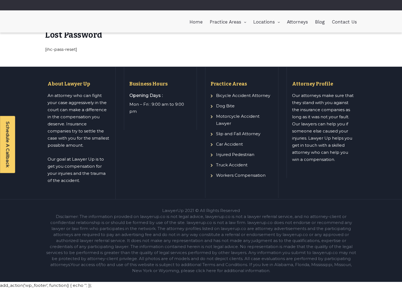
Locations (264, 22)
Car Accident (229, 144)
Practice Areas (225, 22)
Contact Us (344, 22)
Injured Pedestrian (235, 154)
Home (196, 22)
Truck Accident (231, 164)
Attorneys (297, 22)
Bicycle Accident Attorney (243, 95)
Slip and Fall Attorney (238, 133)
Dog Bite (225, 105)
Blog (320, 22)
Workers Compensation (241, 175)
